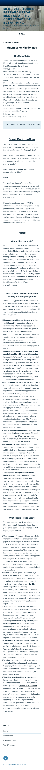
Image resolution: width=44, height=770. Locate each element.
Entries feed (8, 736)
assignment (8, 657)
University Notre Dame (22, 3)
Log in (5, 731)
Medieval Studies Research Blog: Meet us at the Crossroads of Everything (18, 15)
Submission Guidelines (22, 47)
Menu (23, 34)
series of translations (28, 686)
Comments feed (9, 740)
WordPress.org (9, 745)
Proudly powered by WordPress (14, 764)
